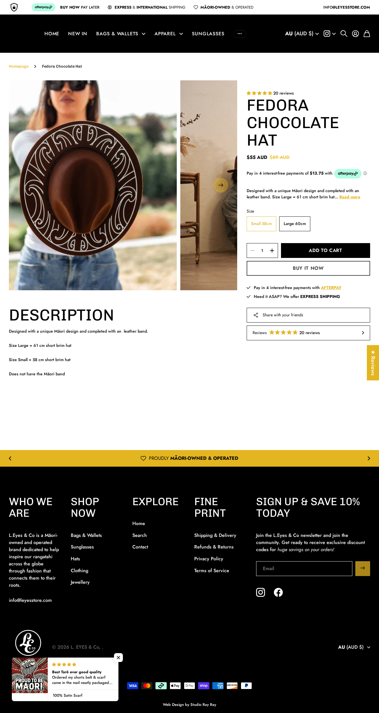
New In (77, 33)
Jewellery (80, 582)
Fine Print (210, 507)
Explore (155, 501)
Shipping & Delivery (215, 535)
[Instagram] (260, 592)
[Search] (344, 33)
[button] (220, 185)
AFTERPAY (235, 458)
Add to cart (325, 250)
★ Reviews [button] (373, 363)
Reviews (286, 333)
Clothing (79, 570)
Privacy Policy (208, 558)
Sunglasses (208, 33)
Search (139, 535)
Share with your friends (283, 315)
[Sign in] (355, 33)
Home (51, 33)
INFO (346, 7)
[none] (10, 458)
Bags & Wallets (117, 33)
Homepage (18, 66)
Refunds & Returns (214, 546)
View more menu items (239, 34)
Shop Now (85, 507)
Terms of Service (211, 570)
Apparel (165, 33)
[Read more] (330, 33)
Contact (140, 546)
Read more (349, 197)
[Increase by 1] (272, 250)
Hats (75, 558)
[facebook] (278, 592)
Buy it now (308, 268)
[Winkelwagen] (367, 33)
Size (250, 211)
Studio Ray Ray (203, 704)
